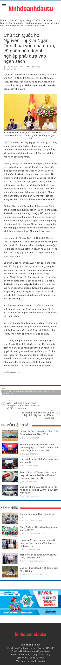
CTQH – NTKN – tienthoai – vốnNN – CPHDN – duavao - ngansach (28, 393)
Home (3, 20)
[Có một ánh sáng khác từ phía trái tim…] (10, 518)
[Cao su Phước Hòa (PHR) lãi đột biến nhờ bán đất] (10, 571)
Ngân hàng (25, 20)
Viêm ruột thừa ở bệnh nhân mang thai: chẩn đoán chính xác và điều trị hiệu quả (23, 404)
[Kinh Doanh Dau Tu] (30, 8)
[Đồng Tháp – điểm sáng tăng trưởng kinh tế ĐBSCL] (10, 531)
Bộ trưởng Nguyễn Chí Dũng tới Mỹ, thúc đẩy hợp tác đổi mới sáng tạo (37, 414)
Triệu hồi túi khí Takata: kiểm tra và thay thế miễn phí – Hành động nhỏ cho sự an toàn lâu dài (38, 475)
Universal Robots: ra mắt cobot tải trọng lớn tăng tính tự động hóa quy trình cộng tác (38, 543)
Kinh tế (13, 20)
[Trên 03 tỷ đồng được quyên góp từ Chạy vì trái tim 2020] (10, 558)
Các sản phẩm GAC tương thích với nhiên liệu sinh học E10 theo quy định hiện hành (39, 490)
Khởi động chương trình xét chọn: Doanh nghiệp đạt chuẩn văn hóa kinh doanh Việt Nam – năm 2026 (39, 447)
